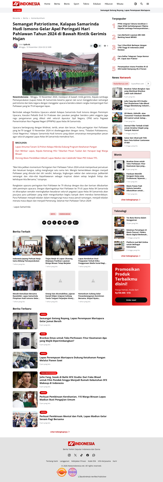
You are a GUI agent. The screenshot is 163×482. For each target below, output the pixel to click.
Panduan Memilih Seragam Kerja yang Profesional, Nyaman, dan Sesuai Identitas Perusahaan (135, 176)
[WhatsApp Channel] (93, 455)
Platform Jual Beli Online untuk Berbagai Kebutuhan (137, 244)
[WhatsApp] (70, 223)
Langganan (64, 461)
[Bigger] (100, 46)
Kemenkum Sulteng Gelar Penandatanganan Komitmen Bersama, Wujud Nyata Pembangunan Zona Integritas (91, 296)
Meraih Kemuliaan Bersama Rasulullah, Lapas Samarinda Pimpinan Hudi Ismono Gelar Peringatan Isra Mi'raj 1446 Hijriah (25, 296)
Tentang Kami (52, 461)
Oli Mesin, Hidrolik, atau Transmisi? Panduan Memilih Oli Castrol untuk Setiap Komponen (137, 115)
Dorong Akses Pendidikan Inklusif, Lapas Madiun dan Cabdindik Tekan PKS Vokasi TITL (56, 158)
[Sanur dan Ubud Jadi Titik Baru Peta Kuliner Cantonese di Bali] (117, 142)
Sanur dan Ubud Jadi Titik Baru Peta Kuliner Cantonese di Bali (136, 140)
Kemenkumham (64, 214)
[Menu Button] (147, 3)
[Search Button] (141, 3)
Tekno (86, 3)
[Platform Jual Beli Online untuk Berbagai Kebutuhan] (119, 246)
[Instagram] (69, 455)
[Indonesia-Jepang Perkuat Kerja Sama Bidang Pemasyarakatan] (27, 245)
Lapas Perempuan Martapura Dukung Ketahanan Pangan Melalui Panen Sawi (72, 359)
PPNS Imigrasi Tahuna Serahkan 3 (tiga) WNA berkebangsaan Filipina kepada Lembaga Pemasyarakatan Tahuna (133, 26)
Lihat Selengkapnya (58, 432)
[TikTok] (81, 455)
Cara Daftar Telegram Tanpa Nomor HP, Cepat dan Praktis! (133, 57)
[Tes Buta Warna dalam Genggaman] (119, 222)
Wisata (120, 3)
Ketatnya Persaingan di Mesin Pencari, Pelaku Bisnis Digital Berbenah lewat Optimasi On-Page (137, 232)
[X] (54, 223)
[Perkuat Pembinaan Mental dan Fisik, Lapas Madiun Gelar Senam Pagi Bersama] (25, 419)
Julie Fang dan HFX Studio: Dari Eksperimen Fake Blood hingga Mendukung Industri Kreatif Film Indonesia (136, 103)
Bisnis (67, 3)
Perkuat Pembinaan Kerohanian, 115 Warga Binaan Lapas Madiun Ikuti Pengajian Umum (73, 398)
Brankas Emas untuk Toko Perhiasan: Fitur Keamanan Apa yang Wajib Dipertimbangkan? (73, 339)
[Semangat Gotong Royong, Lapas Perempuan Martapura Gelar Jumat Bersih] (25, 321)
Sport (76, 3)
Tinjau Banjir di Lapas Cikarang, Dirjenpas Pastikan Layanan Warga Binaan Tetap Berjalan (59, 260)
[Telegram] (59, 223)
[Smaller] (92, 46)
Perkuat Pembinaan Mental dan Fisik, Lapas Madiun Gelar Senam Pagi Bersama (73, 418)
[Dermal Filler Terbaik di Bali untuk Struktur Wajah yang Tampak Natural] (117, 130)
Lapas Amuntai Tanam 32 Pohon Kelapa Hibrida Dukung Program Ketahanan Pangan (56, 146)
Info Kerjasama (104, 461)
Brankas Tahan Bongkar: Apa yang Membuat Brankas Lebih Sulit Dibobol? (137, 91)
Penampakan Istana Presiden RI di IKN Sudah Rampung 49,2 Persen (133, 68)
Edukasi (97, 3)
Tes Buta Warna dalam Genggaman (136, 219)
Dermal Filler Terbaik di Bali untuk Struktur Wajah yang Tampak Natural (136, 128)
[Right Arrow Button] (148, 84)
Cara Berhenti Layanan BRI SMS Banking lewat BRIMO (131, 36)
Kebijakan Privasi (78, 461)
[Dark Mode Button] (135, 3)
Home (47, 3)
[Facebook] (49, 223)
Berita (57, 3)
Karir (115, 461)
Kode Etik (92, 461)
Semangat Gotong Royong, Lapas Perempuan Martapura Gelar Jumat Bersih (126, 10)
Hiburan (109, 3)
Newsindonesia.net (76, 466)
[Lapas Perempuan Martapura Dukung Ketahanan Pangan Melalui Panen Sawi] (25, 360)
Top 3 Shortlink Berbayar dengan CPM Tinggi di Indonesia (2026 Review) (132, 47)
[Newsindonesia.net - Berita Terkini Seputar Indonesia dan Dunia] (26, 4)
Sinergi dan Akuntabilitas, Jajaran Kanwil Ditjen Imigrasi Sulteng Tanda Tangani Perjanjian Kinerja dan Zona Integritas (60, 296)
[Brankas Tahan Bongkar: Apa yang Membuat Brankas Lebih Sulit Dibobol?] (117, 93)
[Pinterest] (65, 223)
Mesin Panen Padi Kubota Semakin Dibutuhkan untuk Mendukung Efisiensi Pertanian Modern (135, 188)
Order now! (131, 300)
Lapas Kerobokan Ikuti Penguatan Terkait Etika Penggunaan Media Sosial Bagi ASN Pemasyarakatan (91, 260)
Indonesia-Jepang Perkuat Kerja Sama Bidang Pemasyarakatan (26, 259)
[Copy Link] (44, 223)
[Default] (96, 46)
